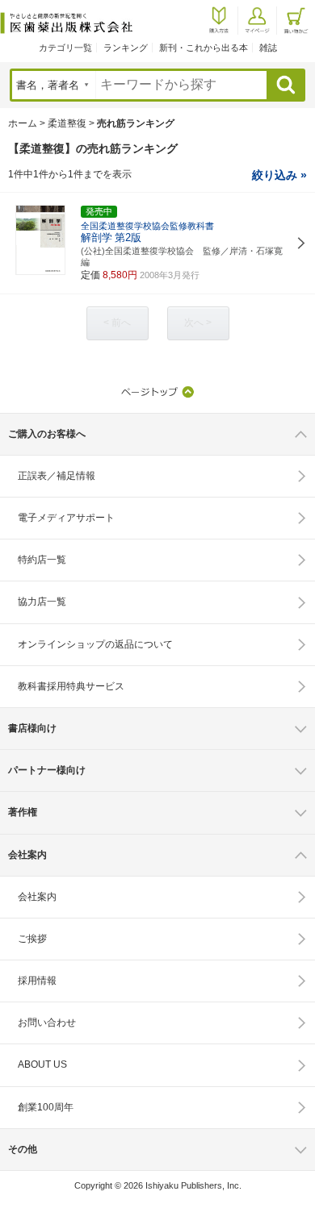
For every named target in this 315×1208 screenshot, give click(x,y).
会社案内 (37, 896)
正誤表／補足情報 (56, 475)
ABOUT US (42, 1064)
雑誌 (268, 47)
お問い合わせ (47, 1022)
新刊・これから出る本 (203, 47)
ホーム (22, 123)
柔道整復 (67, 123)
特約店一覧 (42, 559)
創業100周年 (46, 1107)
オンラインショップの (95, 644)
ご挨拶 (32, 938)
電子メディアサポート (66, 517)
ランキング (125, 47)
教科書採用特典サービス (71, 686)
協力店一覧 (42, 601)
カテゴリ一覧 (65, 47)
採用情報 (37, 980)
